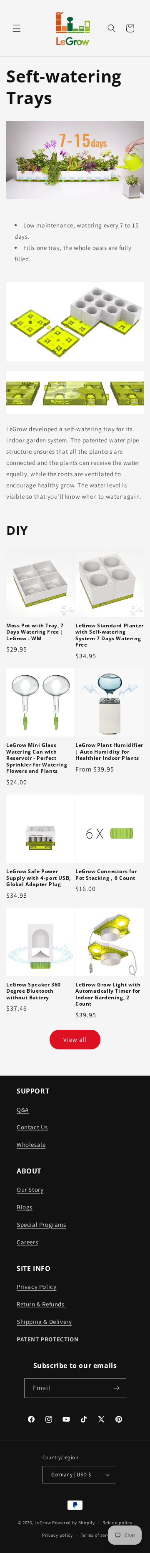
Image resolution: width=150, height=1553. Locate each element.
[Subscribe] (117, 1388)
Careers (27, 1242)
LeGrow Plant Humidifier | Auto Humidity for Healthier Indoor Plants (109, 752)
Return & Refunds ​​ (41, 1304)
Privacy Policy (36, 1287)
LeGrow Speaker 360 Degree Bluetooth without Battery (33, 991)
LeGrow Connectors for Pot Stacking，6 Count (106, 874)
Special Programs (41, 1224)
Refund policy (117, 1523)
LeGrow (43, 1523)
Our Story (30, 1189)
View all (75, 1040)
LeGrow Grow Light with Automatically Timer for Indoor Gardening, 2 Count (107, 994)
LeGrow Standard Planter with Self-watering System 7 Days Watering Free (109, 635)
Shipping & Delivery (44, 1322)
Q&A (23, 1110)
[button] (17, 28)
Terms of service (98, 1535)
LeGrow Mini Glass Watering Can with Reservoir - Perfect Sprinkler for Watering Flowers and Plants (36, 758)
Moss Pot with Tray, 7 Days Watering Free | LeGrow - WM (35, 632)
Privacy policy (57, 1535)
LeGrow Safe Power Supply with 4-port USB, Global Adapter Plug (38, 878)
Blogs (24, 1207)
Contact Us (32, 1127)
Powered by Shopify (73, 1523)
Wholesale (31, 1145)
